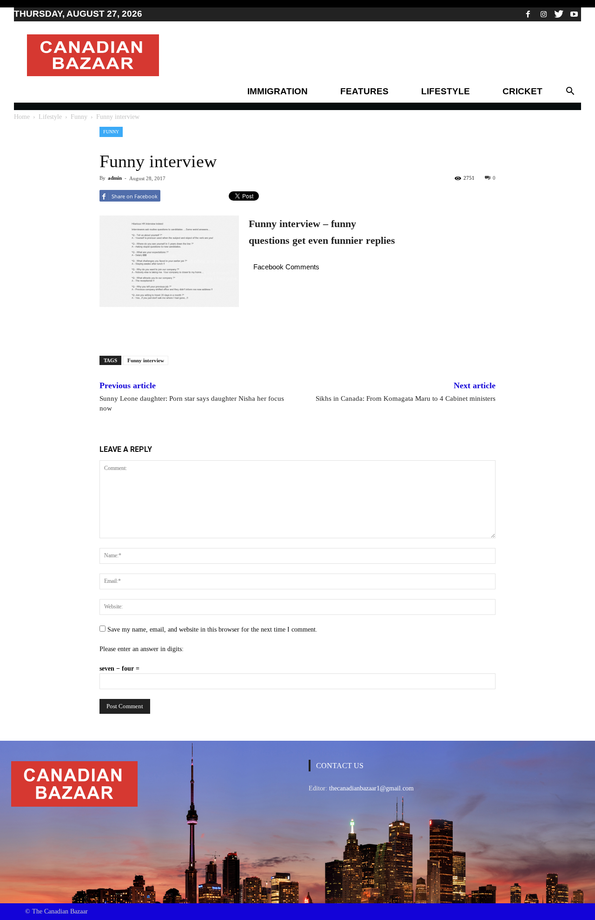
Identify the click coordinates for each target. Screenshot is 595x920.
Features (364, 91)
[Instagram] (543, 13)
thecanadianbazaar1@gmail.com (371, 788)
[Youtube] (574, 13)
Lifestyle (445, 91)
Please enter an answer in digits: (141, 649)
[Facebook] (528, 13)
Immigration (277, 91)
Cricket (522, 91)
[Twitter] (559, 13)
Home (22, 116)
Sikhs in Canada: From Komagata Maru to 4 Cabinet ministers (406, 398)
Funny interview (145, 360)
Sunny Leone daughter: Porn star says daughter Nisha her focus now (191, 403)
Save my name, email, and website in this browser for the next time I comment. (212, 629)
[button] (570, 91)
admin (115, 178)
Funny (79, 116)
